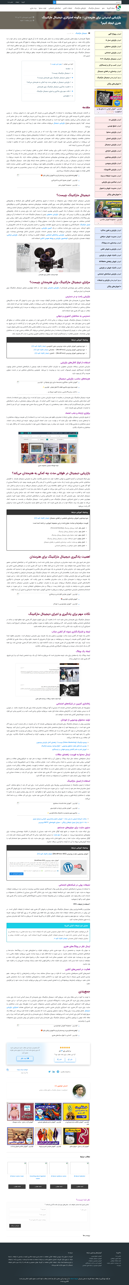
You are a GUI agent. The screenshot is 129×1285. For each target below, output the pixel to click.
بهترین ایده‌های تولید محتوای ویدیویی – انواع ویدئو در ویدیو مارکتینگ (64, 746)
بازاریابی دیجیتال (59, 123)
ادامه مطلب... (79, 1187)
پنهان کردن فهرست (56, 64)
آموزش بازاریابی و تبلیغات (95, 1261)
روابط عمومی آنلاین (46, 238)
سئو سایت (56, 835)
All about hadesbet (79, 1176)
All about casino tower (17, 1176)
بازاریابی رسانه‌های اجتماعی (55, 235)
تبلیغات (17, 2)
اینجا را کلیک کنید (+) (39, 346)
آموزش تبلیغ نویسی (96, 1256)
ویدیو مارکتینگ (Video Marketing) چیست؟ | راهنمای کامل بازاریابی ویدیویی (61, 742)
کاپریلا (23, 2)
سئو (103, 8)
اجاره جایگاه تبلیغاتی (116, 1261)
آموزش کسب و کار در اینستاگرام (94, 1263)
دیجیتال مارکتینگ (94, 8)
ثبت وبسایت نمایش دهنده (114, 1263)
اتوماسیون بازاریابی (61, 238)
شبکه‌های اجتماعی (55, 8)
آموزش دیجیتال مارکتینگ (95, 1258)
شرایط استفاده (74, 1279)
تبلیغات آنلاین (67, 8)
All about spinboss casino (58, 1176)
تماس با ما (10, 2)
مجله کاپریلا (111, 8)
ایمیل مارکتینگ (85, 224)
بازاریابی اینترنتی (53, 288)
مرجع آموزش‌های (109, 77)
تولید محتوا (42, 8)
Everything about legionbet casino (38, 1177)
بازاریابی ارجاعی (12, 235)
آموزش (114, 34)
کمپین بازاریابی (47, 228)
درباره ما (119, 1265)
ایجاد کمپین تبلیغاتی (116, 1258)
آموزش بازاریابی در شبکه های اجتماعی (92, 1265)
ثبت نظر (24, 1058)
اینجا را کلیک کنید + (60, 938)
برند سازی (33, 8)
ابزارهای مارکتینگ (80, 8)
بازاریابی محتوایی (52, 214)
